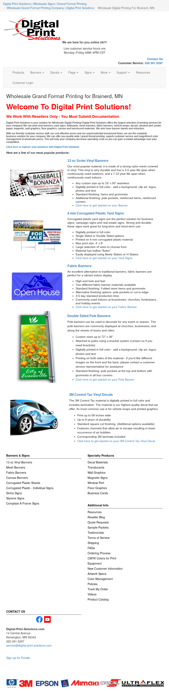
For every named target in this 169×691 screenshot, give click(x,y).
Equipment (95, 563)
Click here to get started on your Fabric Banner (106, 307)
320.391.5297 (154, 63)
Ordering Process (99, 553)
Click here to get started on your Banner (102, 205)
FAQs (91, 548)
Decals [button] (55, 72)
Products (18, 72)
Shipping (93, 543)
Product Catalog (98, 599)
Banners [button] (36, 72)
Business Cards (98, 493)
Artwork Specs (97, 574)
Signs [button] (88, 72)
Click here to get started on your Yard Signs (104, 258)
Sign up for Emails (18, 658)
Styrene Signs (15, 498)
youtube (47, 619)
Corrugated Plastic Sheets (23, 483)
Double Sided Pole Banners (89, 316)
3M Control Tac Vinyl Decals (91, 394)
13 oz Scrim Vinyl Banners (87, 160)
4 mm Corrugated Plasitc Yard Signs (95, 213)
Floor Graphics (97, 488)
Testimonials (96, 532)
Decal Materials (98, 462)
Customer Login (23, 83)
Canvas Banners (17, 478)
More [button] (104, 72)
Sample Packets (98, 527)
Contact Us (155, 59)
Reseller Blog (96, 517)
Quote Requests (98, 522)
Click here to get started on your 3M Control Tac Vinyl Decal (116, 441)
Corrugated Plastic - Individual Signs (29, 488)
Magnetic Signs (98, 478)
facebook (39, 619)
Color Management (100, 579)
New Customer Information (105, 568)
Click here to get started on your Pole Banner (105, 379)
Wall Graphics (97, 472)
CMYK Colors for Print (102, 558)
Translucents (96, 467)
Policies (92, 584)
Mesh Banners (15, 467)
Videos (92, 594)
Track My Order (98, 589)
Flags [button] (72, 72)
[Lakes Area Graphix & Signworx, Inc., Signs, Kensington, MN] (25, 672)
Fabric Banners (79, 266)
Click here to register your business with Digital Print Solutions (42, 147)
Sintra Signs (14, 493)
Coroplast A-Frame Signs (22, 503)
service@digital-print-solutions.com (29, 645)
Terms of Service (99, 538)
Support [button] (122, 72)
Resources (143, 72)
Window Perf (96, 483)
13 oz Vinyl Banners (19, 462)
